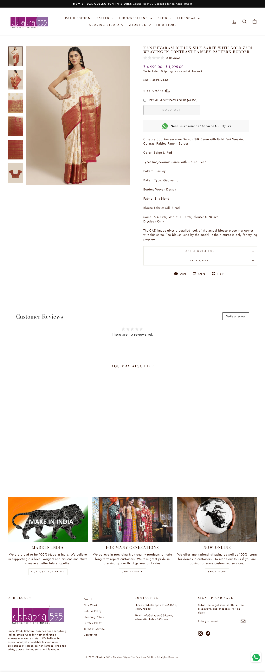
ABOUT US (138, 25)
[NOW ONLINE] (217, 519)
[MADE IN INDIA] (48, 519)
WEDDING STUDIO (104, 25)
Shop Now (217, 571)
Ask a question (200, 251)
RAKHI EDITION (78, 18)
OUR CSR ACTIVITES (47, 571)
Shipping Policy (94, 617)
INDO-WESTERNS (134, 18)
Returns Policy (92, 611)
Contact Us (90, 635)
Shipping (167, 71)
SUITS (163, 18)
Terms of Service (94, 629)
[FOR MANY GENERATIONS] (132, 519)
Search (88, 599)
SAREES (104, 18)
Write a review (235, 316)
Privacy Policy (92, 623)
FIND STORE (166, 25)
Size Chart (200, 260)
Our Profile (132, 571)
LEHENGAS (187, 18)
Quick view (37, 446)
